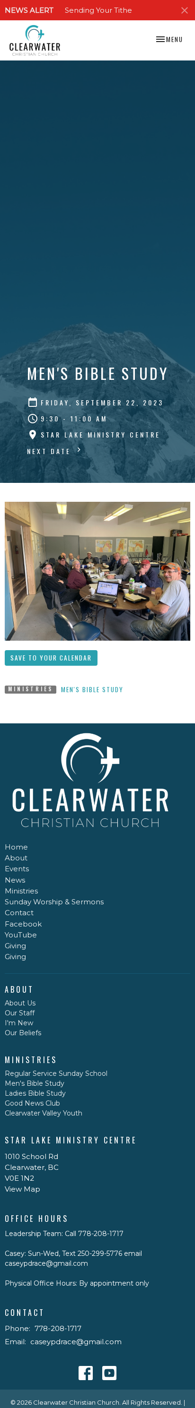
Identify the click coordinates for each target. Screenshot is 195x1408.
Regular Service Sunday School (56, 1073)
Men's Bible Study (92, 689)
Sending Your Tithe (98, 10)
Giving (15, 945)
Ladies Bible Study (35, 1093)
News (15, 880)
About (16, 857)
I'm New (19, 1023)
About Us (20, 1003)
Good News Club (32, 1103)
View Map (22, 1189)
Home (16, 846)
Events (17, 868)
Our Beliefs (23, 1033)
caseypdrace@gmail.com (76, 1341)
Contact (19, 912)
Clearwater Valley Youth (43, 1113)
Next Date (50, 451)
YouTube (21, 934)
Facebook (23, 923)
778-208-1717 (58, 1328)
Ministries (21, 890)
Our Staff (20, 1013)
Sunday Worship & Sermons (54, 901)
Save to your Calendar (51, 657)
